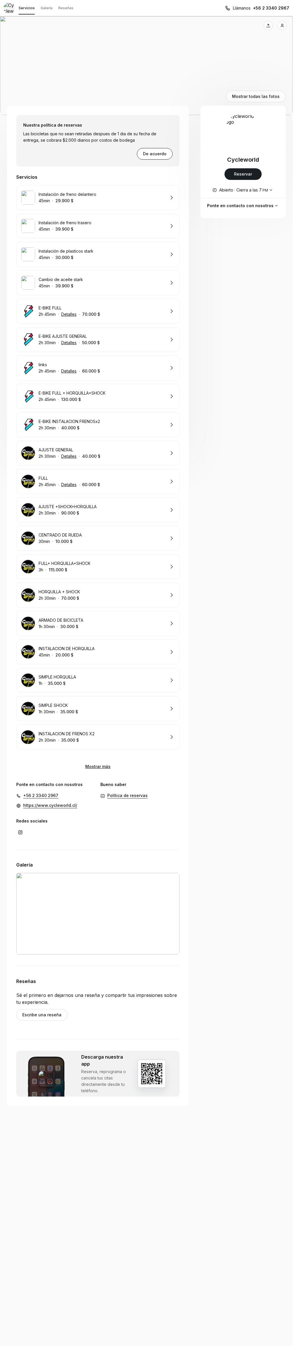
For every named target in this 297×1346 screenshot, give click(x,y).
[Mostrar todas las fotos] (146, 65)
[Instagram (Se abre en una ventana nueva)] (20, 832)
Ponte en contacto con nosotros (240, 205)
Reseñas (65, 8)
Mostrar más (98, 766)
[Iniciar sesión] (282, 25)
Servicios (27, 8)
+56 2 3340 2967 (271, 8)
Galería (46, 8)
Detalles (69, 314)
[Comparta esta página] (268, 25)
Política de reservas (127, 795)
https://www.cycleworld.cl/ (50, 805)
